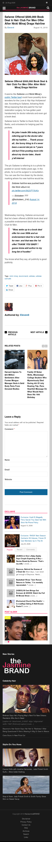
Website (8, 479)
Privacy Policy (26, 821)
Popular (10, 549)
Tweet (11, 285)
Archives (26, 831)
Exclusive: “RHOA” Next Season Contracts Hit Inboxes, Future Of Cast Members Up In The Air (33, 538)
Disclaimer (26, 818)
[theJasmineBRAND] (26, 8)
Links (26, 837)
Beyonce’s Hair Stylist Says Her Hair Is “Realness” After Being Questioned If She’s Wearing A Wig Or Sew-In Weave (26, 730)
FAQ (26, 828)
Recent (19, 549)
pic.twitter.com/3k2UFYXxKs (25, 190)
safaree (32, 276)
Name (7, 459)
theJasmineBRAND (32, 814)
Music (7, 618)
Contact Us (26, 825)
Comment (10, 429)
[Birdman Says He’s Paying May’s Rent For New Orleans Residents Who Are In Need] (26, 699)
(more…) (29, 560)
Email (7, 469)
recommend (23, 276)
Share (11, 289)
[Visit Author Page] (9, 307)
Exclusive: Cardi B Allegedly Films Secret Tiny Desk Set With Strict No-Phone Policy (33, 520)
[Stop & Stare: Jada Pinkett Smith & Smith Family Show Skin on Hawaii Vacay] (26, 785)
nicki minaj (13, 276)
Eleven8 (10, 27)
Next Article (37, 332)
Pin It (40, 285)
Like (20, 285)
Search (26, 834)
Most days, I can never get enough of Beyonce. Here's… (30, 572)
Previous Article (12, 333)
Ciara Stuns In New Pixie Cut (14, 735)
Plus (30, 285)
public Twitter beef (13, 97)
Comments (30, 549)
